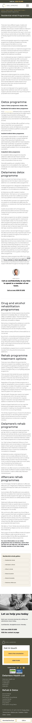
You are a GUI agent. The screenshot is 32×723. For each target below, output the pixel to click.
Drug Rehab (6, 695)
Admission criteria (10, 564)
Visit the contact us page (10, 632)
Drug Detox (5, 702)
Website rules (14, 712)
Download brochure (8, 720)
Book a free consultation (16, 653)
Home (3, 10)
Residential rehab (10, 560)
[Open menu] (27, 5)
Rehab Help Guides (19, 10)
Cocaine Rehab (6, 699)
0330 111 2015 (19, 1)
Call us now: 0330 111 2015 (16, 290)
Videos (4, 714)
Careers (9, 714)
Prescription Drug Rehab (9, 697)
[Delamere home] (10, 5)
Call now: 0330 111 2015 (9, 629)
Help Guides (9, 10)
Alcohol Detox (6, 701)
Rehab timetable (9, 578)
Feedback (20, 712)
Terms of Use (6, 712)
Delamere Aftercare (10, 582)
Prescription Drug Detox (9, 704)
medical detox (8, 111)
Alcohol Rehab (6, 694)
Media (25, 712)
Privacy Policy (25, 710)
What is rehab (9, 569)
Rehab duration (9, 573)
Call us (24, 720)
